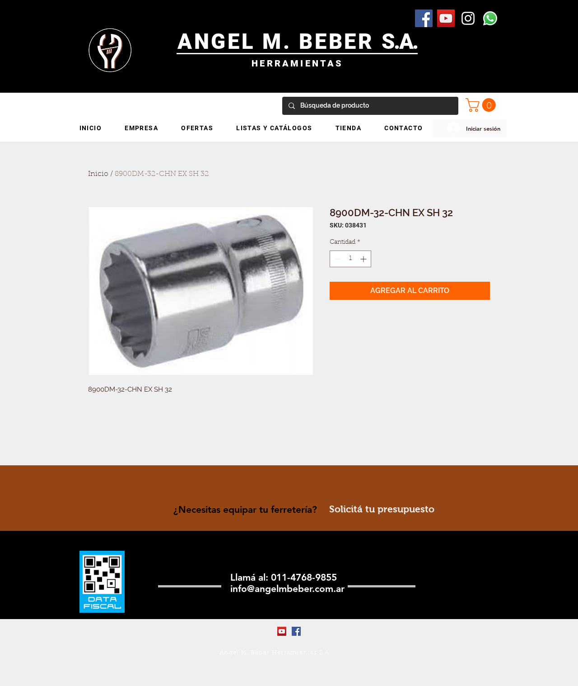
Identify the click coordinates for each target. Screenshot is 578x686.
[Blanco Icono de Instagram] (468, 18)
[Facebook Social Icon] (424, 18)
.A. (406, 41)
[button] (482, 105)
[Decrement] (336, 259)
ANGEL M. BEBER (279, 41)
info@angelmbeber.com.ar (287, 588)
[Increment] (364, 259)
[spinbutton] (350, 259)
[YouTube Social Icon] (446, 18)
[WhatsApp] (490, 18)
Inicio (98, 174)
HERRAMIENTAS (297, 63)
